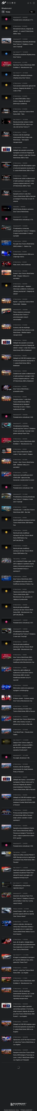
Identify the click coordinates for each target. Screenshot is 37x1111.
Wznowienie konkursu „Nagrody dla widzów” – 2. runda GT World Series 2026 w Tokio (23, 31)
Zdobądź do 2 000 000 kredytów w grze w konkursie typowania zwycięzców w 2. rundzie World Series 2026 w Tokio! (24, 168)
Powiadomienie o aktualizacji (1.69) (23, 417)
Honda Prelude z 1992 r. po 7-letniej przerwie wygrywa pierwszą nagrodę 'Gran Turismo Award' (23, 913)
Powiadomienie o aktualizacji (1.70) (23, 219)
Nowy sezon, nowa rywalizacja (22, 264)
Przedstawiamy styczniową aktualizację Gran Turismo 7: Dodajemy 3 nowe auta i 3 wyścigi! (24, 633)
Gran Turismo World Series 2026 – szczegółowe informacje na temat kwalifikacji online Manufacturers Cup (23, 659)
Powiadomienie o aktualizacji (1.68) (23, 488)
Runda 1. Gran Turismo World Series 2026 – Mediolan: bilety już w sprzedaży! (23, 464)
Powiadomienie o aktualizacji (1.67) (23, 622)
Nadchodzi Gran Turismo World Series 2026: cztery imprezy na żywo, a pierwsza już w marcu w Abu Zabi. (24, 721)
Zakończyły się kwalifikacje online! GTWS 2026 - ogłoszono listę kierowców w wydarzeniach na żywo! (23, 477)
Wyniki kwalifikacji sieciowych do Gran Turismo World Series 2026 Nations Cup (24, 522)
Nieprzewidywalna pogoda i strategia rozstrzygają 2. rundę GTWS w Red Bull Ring (23, 1096)
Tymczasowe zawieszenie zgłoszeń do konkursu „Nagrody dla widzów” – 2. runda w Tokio (24, 88)
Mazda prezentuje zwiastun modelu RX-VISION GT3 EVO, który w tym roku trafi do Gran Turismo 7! (23, 124)
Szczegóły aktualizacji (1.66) (21, 758)
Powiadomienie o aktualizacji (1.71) (23, 20)
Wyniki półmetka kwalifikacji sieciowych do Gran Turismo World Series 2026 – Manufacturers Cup (23, 646)
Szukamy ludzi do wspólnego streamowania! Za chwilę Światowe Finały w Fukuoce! (23, 769)
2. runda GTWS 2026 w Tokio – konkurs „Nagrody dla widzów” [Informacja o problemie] (22, 101)
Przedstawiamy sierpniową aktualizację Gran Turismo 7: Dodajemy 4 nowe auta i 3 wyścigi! (24, 44)
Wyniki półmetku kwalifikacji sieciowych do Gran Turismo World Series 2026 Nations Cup (23, 550)
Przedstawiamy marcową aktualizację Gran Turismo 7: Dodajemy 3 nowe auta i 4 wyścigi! (24, 499)
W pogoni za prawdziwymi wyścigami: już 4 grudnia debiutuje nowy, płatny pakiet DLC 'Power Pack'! (24, 959)
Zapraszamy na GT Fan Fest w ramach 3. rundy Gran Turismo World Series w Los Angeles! (24, 1057)
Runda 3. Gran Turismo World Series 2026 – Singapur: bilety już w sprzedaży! (23, 275)
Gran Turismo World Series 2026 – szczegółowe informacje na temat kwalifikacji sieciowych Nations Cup (23, 581)
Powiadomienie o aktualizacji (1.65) (23, 846)
